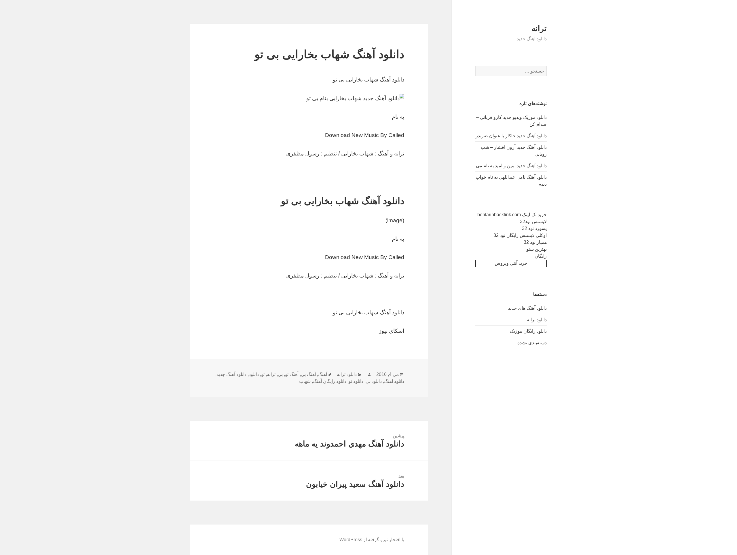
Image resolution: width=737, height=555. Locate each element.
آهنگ (322, 374)
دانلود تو (356, 381)
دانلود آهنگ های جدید (527, 308)
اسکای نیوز (391, 331)
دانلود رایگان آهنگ (329, 381)
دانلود (254, 374)
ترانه (539, 28)
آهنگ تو (292, 374)
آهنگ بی (308, 374)
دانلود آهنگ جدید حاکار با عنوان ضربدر (511, 135)
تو (263, 374)
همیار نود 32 (535, 242)
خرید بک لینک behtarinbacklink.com (512, 214)
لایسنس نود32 (533, 221)
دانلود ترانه (537, 319)
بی (280, 374)
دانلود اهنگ (394, 381)
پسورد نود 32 (534, 228)
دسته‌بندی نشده (532, 342)
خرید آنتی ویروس (511, 263)
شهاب (305, 381)
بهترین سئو (536, 249)
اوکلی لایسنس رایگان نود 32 (520, 235)
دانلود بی (374, 381)
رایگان (541, 256)
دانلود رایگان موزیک (528, 331)
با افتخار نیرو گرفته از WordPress (371, 539)
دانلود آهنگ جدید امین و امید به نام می (511, 165)
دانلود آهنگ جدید (231, 374)
